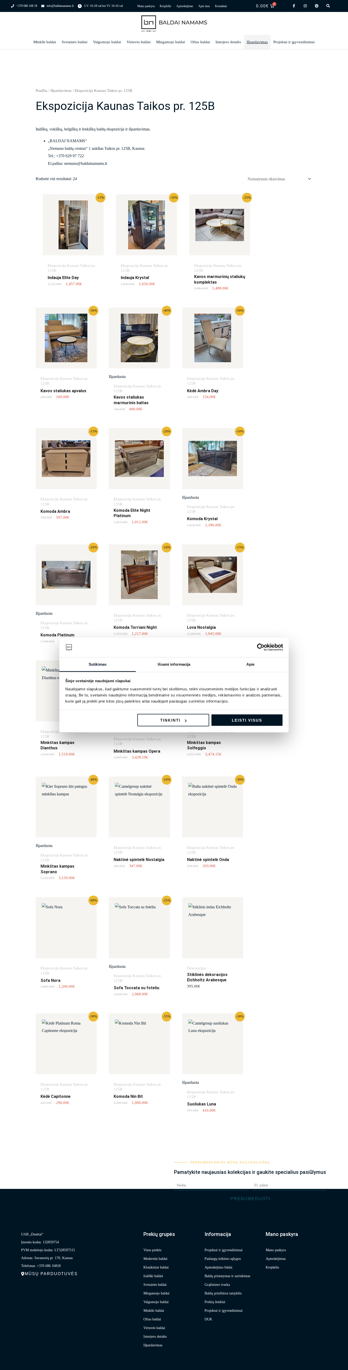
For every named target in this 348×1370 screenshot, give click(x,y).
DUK (208, 1319)
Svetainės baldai (74, 42)
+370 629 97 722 (70, 156)
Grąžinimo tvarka (217, 1285)
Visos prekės (152, 1250)
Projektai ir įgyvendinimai (294, 42)
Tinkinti (170, 720)
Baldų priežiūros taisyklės (223, 1293)
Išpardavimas (257, 42)
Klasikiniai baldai (156, 1267)
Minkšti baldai (44, 42)
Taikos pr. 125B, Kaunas (124, 148)
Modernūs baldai (155, 1259)
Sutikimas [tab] (97, 664)
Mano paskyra (146, 6)
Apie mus (204, 6)
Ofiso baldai (200, 42)
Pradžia (41, 91)
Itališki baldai (153, 1276)
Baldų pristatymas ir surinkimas (227, 1276)
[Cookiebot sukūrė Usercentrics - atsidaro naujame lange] (260, 647)
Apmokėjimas (184, 6)
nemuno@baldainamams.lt (85, 163)
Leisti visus (247, 720)
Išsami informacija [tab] (174, 664)
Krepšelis (165, 6)
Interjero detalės (228, 42)
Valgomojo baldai (107, 42)
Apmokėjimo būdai (218, 1267)
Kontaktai (221, 6)
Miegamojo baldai (170, 42)
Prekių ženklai (215, 1302)
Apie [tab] (250, 664)
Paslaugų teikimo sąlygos (223, 1259)
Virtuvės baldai (139, 42)
